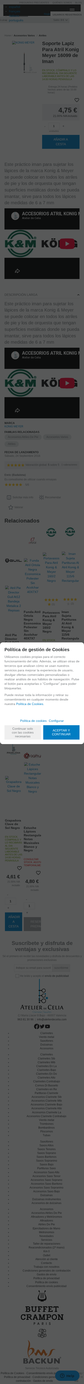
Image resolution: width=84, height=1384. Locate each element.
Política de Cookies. (30, 704)
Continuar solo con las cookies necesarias (23, 732)
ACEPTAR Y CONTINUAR (61, 732)
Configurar (56, 721)
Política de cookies (33, 721)
